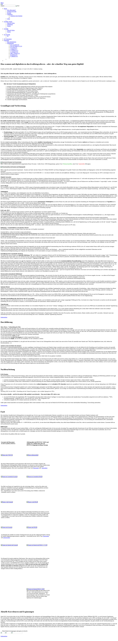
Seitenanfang (4, 317)
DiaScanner (46, 536)
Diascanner (36, 468)
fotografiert (44, 468)
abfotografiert (6, 537)
